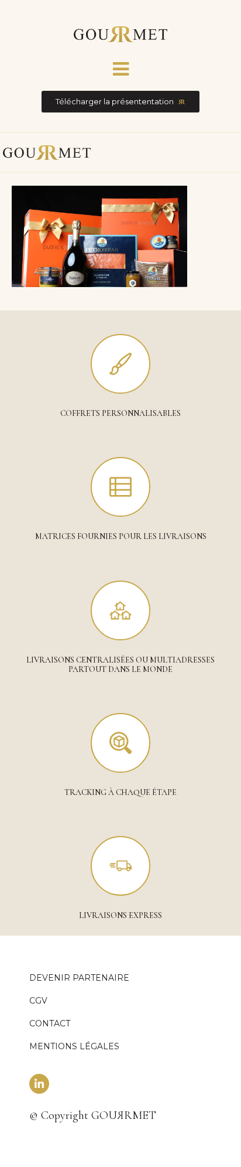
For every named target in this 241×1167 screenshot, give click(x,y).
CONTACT (49, 1023)
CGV (38, 1000)
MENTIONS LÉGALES (74, 1046)
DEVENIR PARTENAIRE (79, 977)
